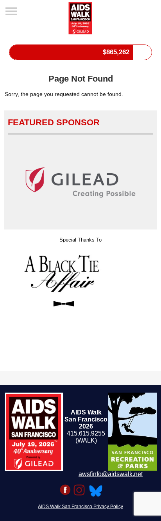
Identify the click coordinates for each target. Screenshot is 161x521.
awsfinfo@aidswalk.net (111, 474)
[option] (80, 276)
